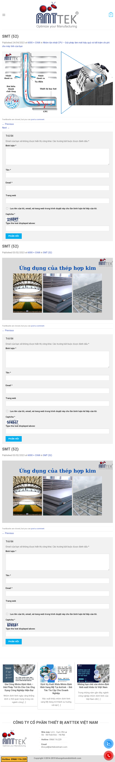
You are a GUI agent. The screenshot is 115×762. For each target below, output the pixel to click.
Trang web (11, 195)
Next (6, 127)
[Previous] (6, 680)
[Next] (106, 680)
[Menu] (3, 14)
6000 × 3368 (34, 42)
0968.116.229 (19, 759)
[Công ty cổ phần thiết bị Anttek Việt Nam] (57, 15)
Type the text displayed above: (20, 223)
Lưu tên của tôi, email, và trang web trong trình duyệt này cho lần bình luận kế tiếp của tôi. (53, 208)
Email (9, 183)
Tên (8, 170)
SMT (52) (47, 252)
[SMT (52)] (57, 82)
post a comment (37, 119)
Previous (8, 124)
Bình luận (11, 145)
